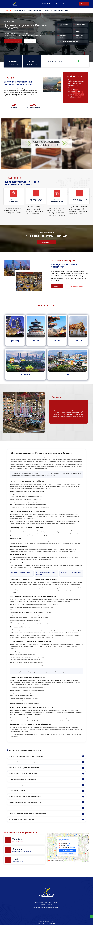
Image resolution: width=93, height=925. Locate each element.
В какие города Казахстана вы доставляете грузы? (25, 802)
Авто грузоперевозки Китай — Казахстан (45, 573)
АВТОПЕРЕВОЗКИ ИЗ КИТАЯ (79, 199)
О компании (47, 10)
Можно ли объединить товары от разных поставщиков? (27, 813)
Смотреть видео (77, 286)
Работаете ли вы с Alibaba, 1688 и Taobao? (23, 779)
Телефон (17, 839)
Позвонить (84, 3)
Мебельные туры (34, 10)
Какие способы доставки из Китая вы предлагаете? (26, 762)
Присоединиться (46, 242)
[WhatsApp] (80, 10)
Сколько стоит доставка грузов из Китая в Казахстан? (26, 756)
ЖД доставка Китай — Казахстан (71, 572)
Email (15, 859)
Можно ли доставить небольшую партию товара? (25, 796)
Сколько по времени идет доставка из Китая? (24, 767)
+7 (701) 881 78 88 (17, 841)
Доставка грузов (20, 10)
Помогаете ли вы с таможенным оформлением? (24, 808)
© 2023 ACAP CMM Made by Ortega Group (46, 922)
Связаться (57, 286)
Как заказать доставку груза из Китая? (21, 819)
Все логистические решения (20, 572)
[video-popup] (68, 286)
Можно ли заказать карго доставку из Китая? (23, 773)
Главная (9, 10)
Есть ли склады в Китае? (17, 790)
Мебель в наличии (61, 10)
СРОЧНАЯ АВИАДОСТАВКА (57, 200)
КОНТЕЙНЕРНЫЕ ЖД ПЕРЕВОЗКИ (13, 200)
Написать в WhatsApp (13, 41)
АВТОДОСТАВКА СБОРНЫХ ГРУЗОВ (36, 199)
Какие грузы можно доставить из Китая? (22, 785)
